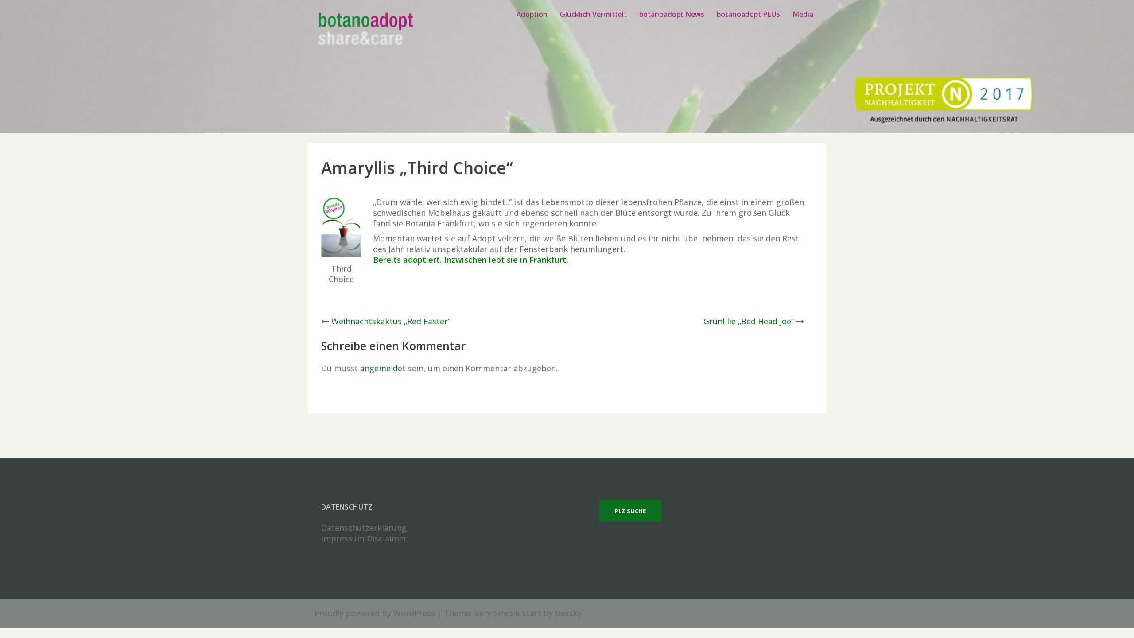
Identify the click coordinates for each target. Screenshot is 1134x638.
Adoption (532, 14)
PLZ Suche (630, 511)
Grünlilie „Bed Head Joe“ (748, 321)
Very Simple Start (507, 613)
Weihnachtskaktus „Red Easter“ (390, 321)
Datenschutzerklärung (364, 527)
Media (802, 14)
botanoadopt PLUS (748, 14)
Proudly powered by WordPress (375, 613)
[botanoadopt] (365, 30)
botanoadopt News (671, 14)
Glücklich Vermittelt (593, 14)
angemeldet (383, 368)
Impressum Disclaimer (364, 538)
